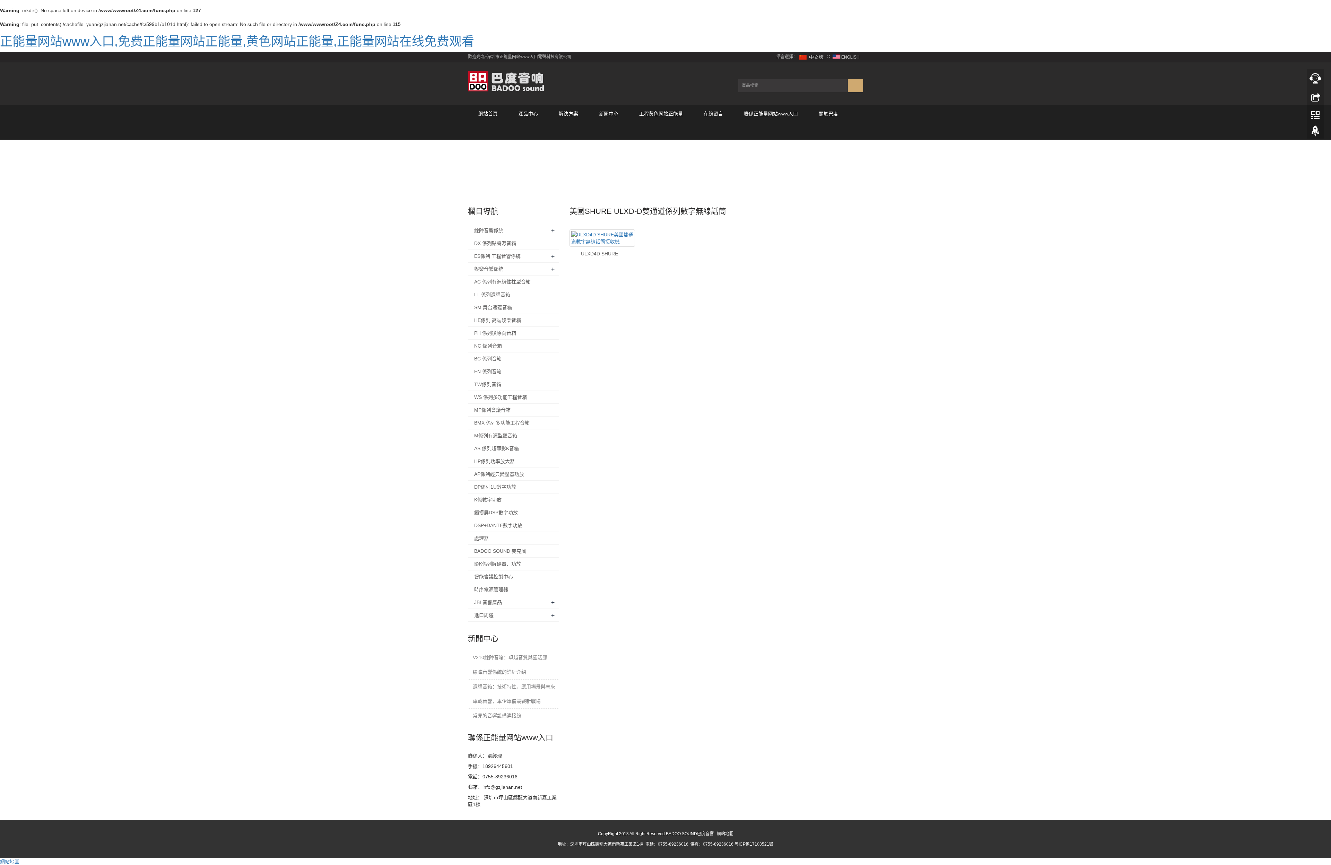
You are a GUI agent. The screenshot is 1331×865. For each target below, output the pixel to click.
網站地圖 (725, 833)
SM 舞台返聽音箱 (493, 307)
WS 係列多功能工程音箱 (500, 397)
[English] (846, 56)
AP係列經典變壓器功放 (499, 474)
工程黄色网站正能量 (661, 113)
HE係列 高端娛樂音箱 (497, 320)
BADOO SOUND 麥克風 (500, 551)
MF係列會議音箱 (492, 410)
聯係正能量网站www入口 (771, 113)
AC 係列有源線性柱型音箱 (502, 282)
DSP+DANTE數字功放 (498, 525)
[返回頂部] (1315, 132)
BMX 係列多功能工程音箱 (502, 423)
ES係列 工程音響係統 (497, 256)
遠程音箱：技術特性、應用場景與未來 (514, 686)
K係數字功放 (488, 500)
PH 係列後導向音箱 (495, 333)
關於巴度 (828, 113)
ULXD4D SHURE (599, 253)
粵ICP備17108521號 (753, 844)
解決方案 (568, 113)
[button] (528, 131)
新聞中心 (608, 113)
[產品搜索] (855, 85)
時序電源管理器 (491, 589)
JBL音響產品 (488, 602)
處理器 (481, 538)
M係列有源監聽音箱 (495, 435)
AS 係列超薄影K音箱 (496, 448)
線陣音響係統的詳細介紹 (499, 672)
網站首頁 (488, 113)
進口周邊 (484, 615)
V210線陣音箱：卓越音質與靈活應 (510, 657)
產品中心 (528, 113)
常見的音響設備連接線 (497, 715)
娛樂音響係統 (488, 269)
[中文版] (811, 56)
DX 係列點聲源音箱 (495, 243)
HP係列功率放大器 (494, 461)
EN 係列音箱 (488, 371)
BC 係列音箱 (488, 358)
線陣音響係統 (488, 230)
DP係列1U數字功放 (495, 487)
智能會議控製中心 (493, 576)
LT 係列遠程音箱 (492, 294)
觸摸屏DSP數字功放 (496, 512)
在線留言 (713, 113)
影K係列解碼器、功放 (497, 564)
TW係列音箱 (487, 384)
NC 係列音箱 (488, 346)
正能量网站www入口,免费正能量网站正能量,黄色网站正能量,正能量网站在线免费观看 (237, 41)
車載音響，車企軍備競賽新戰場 (507, 701)
